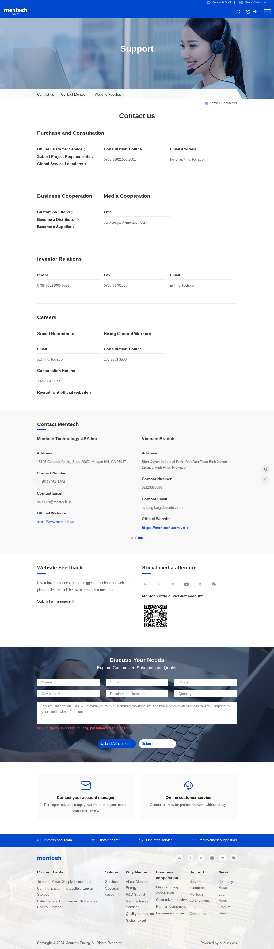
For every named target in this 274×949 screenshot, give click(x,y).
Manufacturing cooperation (167, 890)
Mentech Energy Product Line (15, 11)
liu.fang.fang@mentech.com (163, 508)
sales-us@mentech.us (54, 502)
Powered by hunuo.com (218, 943)
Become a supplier (170, 913)
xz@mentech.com (51, 359)
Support (196, 872)
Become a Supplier (54, 227)
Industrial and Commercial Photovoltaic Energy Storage (67, 904)
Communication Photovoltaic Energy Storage (65, 891)
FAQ (192, 907)
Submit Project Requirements (63, 156)
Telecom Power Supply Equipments (64, 882)
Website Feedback (109, 94)
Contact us (45, 94)
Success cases (112, 891)
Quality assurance (140, 914)
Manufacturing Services (137, 904)
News (223, 872)
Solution (113, 872)
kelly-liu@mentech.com (188, 160)
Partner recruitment (171, 907)
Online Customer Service (59, 149)
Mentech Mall (221, 2)
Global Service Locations (60, 164)
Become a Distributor (56, 219)
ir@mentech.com (183, 285)
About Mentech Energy (137, 885)
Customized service (171, 900)
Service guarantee (197, 885)
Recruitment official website (62, 392)
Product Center (51, 872)
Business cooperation (167, 875)
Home (213, 103)
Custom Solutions (53, 212)
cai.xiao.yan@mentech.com (125, 223)
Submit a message (54, 601)
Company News (225, 885)
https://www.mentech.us (55, 522)
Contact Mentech (74, 94)
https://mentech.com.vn (163, 527)
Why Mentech (138, 872)
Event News (222, 897)
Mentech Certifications (199, 897)
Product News (224, 910)
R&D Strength (136, 894)
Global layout (136, 920)
